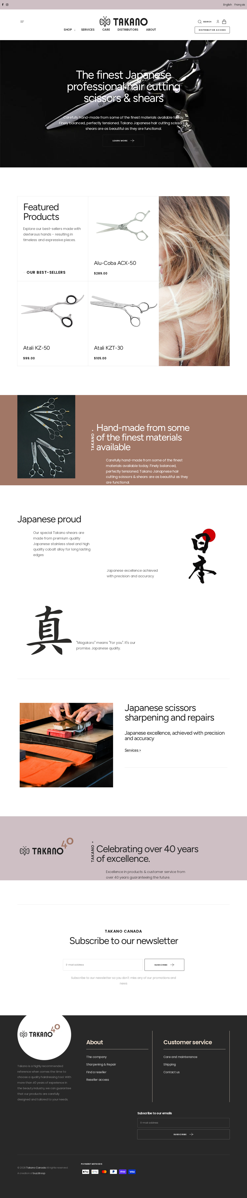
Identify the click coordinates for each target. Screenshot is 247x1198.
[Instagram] (7, 5)
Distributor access (212, 29)
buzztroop (39, 1173)
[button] (204, 21)
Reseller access (97, 1079)
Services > (133, 750)
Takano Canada (36, 1167)
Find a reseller (96, 1072)
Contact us (171, 1072)
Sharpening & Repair (101, 1064)
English (228, 5)
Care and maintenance (180, 1057)
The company (96, 1057)
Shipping (169, 1064)
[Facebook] (2, 5)
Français (239, 5)
